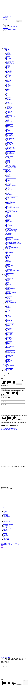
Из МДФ (8, 293)
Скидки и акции (10, 365)
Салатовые (9, 79)
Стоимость (9, 103)
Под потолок (9, 240)
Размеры (8, 315)
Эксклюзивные (10, 138)
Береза (7, 90)
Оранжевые (9, 70)
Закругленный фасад (11, 230)
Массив (8, 95)
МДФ (7, 86)
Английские (9, 121)
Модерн (8, 129)
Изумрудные (9, 72)
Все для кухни (9, 163)
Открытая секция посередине (13, 243)
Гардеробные (6, 303)
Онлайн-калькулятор (11, 366)
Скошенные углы (10, 116)
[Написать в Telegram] (14, 565)
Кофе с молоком (10, 61)
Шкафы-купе (6, 169)
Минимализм (9, 133)
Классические (9, 126)
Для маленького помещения (13, 247)
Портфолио (9, 357)
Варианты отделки (11, 165)
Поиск (18, 21)
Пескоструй (9, 201)
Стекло (8, 198)
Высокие (8, 220)
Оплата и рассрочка (11, 352)
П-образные (9, 111)
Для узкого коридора (11, 302)
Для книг (8, 215)
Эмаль (7, 88)
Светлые (8, 176)
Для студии (9, 142)
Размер (8, 154)
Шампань (8, 67)
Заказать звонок (4, 544)
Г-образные (9, 221)
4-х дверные (9, 235)
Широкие (8, 228)
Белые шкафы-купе (11, 178)
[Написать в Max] (2, 547)
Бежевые (8, 58)
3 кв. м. (8, 158)
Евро (7, 120)
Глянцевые (9, 59)
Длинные (8, 223)
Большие (8, 183)
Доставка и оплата (7, 348)
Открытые (8, 337)
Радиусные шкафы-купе (12, 226)
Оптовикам (9, 369)
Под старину (9, 134)
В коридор (8, 208)
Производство (9, 355)
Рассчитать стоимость (14, 544)
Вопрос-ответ (9, 368)
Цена (7, 311)
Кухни (5, 48)
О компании (6, 353)
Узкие (7, 157)
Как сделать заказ (10, 350)
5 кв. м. (8, 160)
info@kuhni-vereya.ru (6, 507)
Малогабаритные (10, 151)
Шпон (7, 98)
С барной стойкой (10, 148)
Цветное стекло (10, 199)
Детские (8, 212)
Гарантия (8, 356)
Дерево (8, 92)
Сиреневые (9, 77)
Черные (8, 52)
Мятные (8, 81)
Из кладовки (9, 334)
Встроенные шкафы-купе (12, 239)
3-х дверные (9, 234)
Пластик (8, 97)
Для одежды (9, 216)
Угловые (8, 112)
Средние (8, 184)
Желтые (8, 53)
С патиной (9, 101)
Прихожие (6, 274)
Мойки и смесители (11, 166)
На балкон (8, 217)
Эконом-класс (9, 107)
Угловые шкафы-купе (11, 229)
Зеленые (8, 56)
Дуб (7, 93)
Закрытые (8, 336)
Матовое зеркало (10, 197)
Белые (7, 50)
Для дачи (8, 144)
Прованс (8, 130)
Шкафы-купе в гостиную (12, 207)
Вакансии (8, 361)
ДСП (7, 102)
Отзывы (8, 359)
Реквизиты (9, 360)
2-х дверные (9, 233)
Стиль (7, 117)
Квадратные (9, 328)
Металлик (8, 62)
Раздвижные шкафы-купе (12, 242)
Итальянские (9, 124)
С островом (9, 149)
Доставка (8, 351)
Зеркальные (9, 294)
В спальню (9, 344)
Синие (8, 84)
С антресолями (10, 147)
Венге (7, 74)
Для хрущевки (9, 143)
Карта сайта (9, 362)
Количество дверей (11, 231)
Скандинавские (10, 135)
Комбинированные (11, 202)
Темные (8, 174)
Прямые (8, 113)
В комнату (8, 342)
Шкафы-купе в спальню (12, 211)
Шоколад (8, 66)
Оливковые (9, 68)
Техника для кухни (11, 167)
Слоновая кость (10, 63)
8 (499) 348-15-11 (15, 26)
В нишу (8, 343)
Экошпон (8, 99)
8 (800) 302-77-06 (7, 26)
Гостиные (5, 249)
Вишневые (9, 71)
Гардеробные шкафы (11, 339)
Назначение (9, 206)
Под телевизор (9, 273)
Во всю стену (9, 238)
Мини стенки (9, 265)
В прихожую (9, 210)
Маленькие (9, 181)
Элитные (8, 108)
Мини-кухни (9, 156)
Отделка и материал (11, 185)
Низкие (8, 224)
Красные (8, 54)
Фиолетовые (9, 80)
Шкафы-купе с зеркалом (12, 196)
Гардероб (8, 246)
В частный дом (10, 346)
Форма (8, 110)
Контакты (5, 370)
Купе (7, 297)
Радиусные (9, 115)
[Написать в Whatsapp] (14, 583)
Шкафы (5, 512)
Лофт (7, 127)
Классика (8, 276)
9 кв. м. (8, 162)
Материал (8, 85)
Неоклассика (9, 131)
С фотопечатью (10, 205)
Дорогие (8, 106)
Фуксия (8, 65)
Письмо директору (5, 657)
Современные (9, 118)
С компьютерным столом (12, 270)
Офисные (8, 214)
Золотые (8, 83)
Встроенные (9, 145)
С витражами (9, 203)
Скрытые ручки (10, 153)
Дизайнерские (9, 122)
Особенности (9, 140)
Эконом (8, 248)
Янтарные (8, 76)
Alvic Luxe (8, 189)
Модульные (9, 152)
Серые (7, 57)
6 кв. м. (8, 161)
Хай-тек (8, 139)
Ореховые (8, 75)
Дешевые (8, 104)
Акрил (8, 89)
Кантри (8, 125)
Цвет (7, 49)
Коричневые (9, 171)
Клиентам (5, 364)
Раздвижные (9, 338)
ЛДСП (8, 94)
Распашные (9, 244)
